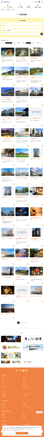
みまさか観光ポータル (27, 424)
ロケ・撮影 (4, 405)
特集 (3, 378)
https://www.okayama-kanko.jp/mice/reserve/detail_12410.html (36, 196)
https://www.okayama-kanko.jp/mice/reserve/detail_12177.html (7, 176)
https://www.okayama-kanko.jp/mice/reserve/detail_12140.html (7, 275)
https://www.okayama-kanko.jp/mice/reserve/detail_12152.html (22, 257)
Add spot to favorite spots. (13, 64)
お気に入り (39, 2)
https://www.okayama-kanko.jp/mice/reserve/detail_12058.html (36, 157)
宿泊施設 (28, 7)
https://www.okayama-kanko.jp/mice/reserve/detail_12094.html (22, 176)
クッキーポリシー (9, 430)
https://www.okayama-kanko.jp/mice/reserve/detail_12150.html (22, 137)
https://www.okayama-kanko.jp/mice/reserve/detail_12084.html (7, 137)
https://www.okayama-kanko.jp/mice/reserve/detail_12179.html (7, 237)
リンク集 (24, 395)
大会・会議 (25, 405)
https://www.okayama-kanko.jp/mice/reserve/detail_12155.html (7, 294)
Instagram (27, 371)
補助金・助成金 (38, 7)
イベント (3, 384)
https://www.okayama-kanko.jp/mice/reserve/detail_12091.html (22, 275)
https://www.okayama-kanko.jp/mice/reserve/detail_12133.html (36, 216)
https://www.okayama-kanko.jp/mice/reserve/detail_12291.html (36, 117)
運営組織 (3, 394)
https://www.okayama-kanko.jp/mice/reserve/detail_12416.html (36, 176)
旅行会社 (3, 404)
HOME (2, 9)
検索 (41, 34)
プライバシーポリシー (27, 394)
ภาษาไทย (4, 417)
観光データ (4, 407)
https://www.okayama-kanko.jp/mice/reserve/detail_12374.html (36, 257)
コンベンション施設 (8, 7)
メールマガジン (5, 397)
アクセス (3, 385)
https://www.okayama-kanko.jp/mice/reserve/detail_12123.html (22, 196)
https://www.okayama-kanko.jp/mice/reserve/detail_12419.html (7, 96)
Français (24, 417)
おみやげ (24, 382)
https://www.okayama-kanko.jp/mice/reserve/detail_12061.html (7, 157)
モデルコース (25, 378)
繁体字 (3, 416)
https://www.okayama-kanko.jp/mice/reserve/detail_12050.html (7, 196)
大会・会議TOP (7, 9)
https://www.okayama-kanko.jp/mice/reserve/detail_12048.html (7, 117)
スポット (3, 380)
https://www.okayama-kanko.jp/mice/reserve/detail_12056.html (22, 56)
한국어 (24, 416)
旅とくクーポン (5, 387)
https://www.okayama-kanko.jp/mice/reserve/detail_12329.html (22, 294)
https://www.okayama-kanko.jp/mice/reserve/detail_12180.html (36, 294)
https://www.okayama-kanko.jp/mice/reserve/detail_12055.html (36, 96)
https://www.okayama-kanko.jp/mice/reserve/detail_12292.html (22, 237)
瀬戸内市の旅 (4, 424)
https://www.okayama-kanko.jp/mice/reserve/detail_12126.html (7, 216)
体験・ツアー (25, 380)
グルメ (3, 382)
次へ (24, 322)
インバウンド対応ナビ (27, 407)
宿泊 (24, 384)
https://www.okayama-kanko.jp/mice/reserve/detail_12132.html (7, 257)
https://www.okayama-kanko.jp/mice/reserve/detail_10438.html (7, 56)
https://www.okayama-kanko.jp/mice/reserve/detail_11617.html (36, 56)
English (3, 414)
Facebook (17, 371)
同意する (22, 433)
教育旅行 (24, 404)
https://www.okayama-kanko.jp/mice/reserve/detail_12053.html (36, 137)
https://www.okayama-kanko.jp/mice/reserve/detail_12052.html (36, 76)
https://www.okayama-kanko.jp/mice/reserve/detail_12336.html (36, 237)
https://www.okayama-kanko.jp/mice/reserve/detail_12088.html (36, 275)
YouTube (24, 371)
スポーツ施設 (20, 7)
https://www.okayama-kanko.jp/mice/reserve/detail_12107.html (22, 117)
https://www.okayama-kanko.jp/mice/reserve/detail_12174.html (7, 311)
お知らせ (24, 385)
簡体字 (24, 414)
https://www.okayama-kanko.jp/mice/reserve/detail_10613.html (22, 96)
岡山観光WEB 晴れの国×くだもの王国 (5, 2)
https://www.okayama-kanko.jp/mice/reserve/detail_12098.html (22, 216)
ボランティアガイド (27, 387)
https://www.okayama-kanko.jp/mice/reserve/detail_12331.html (22, 157)
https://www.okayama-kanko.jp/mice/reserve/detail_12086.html (7, 76)
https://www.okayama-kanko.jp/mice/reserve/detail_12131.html (22, 76)
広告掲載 (3, 395)
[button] (41, 412)
